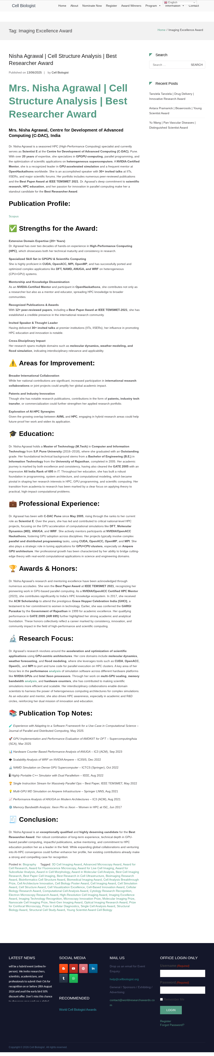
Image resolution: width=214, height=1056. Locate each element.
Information (172, 5)
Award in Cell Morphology (53, 872)
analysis (55, 671)
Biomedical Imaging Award (84, 879)
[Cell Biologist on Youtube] (73, 968)
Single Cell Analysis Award (98, 906)
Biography (29, 864)
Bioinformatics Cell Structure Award (42, 879)
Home (62, 5)
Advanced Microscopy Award (102, 864)
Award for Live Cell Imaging (96, 868)
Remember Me (174, 999)
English (172, 2)
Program (151, 5)
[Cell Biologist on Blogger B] (63, 968)
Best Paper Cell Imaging (39, 875)
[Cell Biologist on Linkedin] (93, 968)
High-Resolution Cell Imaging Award (83, 894)
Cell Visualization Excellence (66, 887)
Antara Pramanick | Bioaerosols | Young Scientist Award (175, 110)
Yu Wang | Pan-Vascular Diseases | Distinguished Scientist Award (172, 125)
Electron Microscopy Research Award (33, 894)
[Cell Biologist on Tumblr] (63, 978)
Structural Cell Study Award (47, 910)
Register (111, 5)
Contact (194, 5)
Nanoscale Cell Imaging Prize (28, 902)
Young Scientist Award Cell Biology (89, 910)
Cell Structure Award (32, 887)
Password (174, 982)
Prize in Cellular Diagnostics (60, 906)
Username (174, 965)
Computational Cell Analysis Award (65, 891)
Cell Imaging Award (103, 883)
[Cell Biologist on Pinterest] (83, 968)
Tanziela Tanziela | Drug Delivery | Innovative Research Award (171, 96)
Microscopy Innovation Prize (82, 898)
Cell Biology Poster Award (72, 883)
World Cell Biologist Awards (78, 1009)
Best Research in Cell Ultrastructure (80, 875)
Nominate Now (92, 5)
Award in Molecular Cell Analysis (92, 872)
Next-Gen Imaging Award (66, 902)
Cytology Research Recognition (110, 891)
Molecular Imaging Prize (118, 898)
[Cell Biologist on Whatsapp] (73, 978)
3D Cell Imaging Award (67, 864)
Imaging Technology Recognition (40, 898)
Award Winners (131, 5)
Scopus (14, 216)
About (74, 5)
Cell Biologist (24, 5)
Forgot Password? (172, 1025)
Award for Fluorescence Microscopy (52, 868)
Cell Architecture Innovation (35, 883)
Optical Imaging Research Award (105, 902)
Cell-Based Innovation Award (106, 887)
